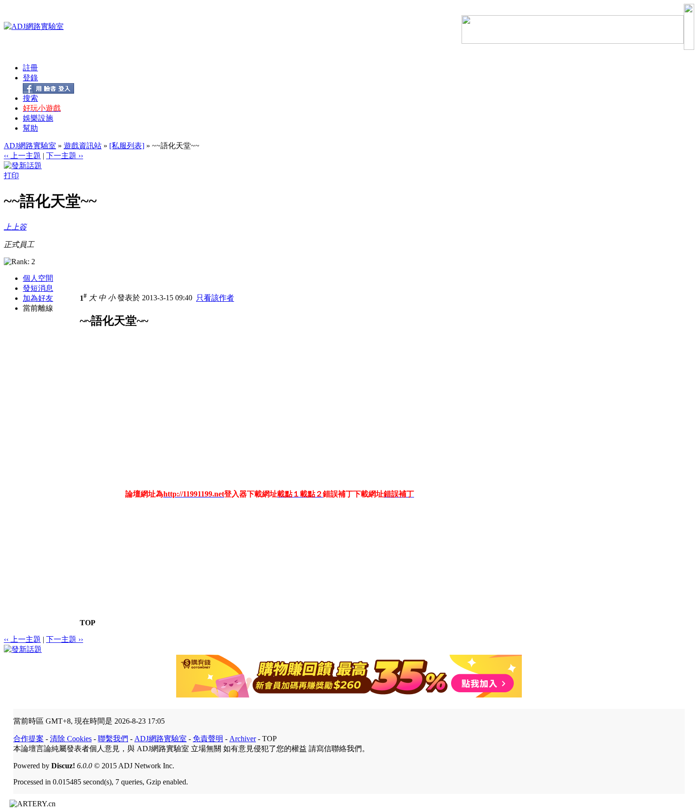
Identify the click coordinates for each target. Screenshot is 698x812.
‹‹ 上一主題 (22, 156)
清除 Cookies (71, 739)
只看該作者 (215, 298)
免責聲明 (208, 739)
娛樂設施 (38, 118)
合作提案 (28, 739)
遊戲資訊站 (83, 146)
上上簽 (15, 227)
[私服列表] (126, 146)
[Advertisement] (159, 415)
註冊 (30, 68)
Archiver (242, 739)
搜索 (30, 98)
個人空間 (38, 278)
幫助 (30, 128)
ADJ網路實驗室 (30, 146)
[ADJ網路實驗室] (34, 26)
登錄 (30, 78)
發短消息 (38, 288)
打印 (11, 176)
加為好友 (38, 298)
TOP (87, 623)
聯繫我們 (113, 739)
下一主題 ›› (64, 156)
